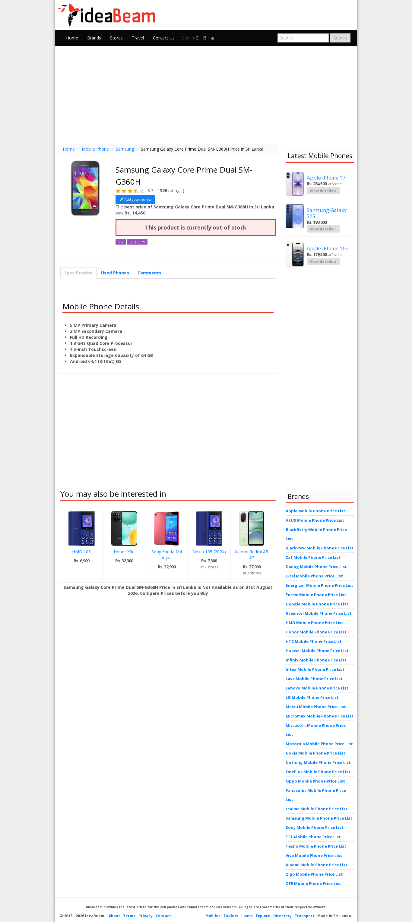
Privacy (145, 915)
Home (72, 38)
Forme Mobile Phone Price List (316, 594)
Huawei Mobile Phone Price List (317, 650)
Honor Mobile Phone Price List (316, 632)
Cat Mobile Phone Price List (313, 557)
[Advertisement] (206, 94)
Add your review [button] (138, 199)
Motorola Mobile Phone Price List (319, 743)
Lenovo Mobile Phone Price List (317, 688)
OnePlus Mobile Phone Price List (318, 771)
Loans (247, 915)
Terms (129, 915)
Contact (163, 915)
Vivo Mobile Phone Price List (314, 855)
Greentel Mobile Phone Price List (319, 613)
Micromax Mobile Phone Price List (319, 716)
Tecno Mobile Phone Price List (316, 846)
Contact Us (164, 38)
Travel (138, 38)
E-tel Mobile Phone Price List (314, 576)
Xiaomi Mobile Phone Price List (316, 864)
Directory (282, 915)
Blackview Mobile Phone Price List (319, 548)
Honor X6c (124, 552)
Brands (94, 38)
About (114, 915)
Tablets (230, 915)
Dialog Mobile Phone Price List (316, 566)
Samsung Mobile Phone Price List (319, 818)
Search (340, 38)
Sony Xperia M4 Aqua (166, 555)
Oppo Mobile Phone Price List (315, 781)
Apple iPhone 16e (327, 248)
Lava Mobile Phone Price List (314, 678)
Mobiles (212, 915)
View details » (323, 190)
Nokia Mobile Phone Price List (315, 753)
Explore (263, 915)
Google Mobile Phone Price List (317, 604)
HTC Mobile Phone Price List (314, 641)
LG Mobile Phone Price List (312, 697)
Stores (116, 38)
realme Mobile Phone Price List (316, 808)
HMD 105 (81, 552)
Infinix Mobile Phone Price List (316, 660)
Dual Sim (137, 241)
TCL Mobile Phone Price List (313, 836)
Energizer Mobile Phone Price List (319, 585)
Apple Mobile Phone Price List (315, 511)
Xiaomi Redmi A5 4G (251, 555)
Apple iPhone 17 (326, 177)
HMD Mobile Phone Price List (314, 622)
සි (204, 38)
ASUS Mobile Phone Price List (315, 520)
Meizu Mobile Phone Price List (316, 706)
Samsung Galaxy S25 (327, 213)
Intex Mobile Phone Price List (315, 669)
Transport (304, 915)
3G (120, 241)
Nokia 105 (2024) (209, 552)
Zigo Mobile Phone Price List (314, 874)
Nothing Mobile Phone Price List (318, 762)
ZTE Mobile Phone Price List (313, 883)
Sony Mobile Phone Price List (315, 827)
